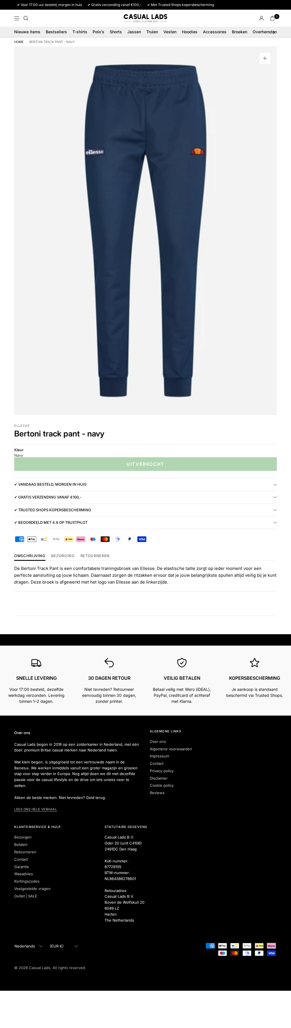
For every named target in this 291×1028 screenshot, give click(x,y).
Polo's (98, 31)
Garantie (21, 866)
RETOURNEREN (95, 556)
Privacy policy (162, 771)
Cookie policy (162, 785)
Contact (156, 763)
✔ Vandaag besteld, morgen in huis (50, 484)
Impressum (159, 756)
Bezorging (63, 556)
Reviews (157, 792)
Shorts (116, 31)
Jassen (134, 31)
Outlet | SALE (25, 896)
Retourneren (25, 852)
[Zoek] (25, 18)
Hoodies (190, 31)
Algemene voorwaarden (171, 749)
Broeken (239, 31)
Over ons (158, 741)
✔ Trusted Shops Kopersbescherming (52, 510)
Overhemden (265, 31)
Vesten (169, 31)
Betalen (21, 844)
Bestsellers (56, 31)
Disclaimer (159, 778)
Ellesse (22, 426)
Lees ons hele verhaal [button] (35, 809)
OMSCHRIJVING (29, 556)
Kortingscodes (27, 881)
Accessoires (214, 31)
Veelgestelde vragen (32, 888)
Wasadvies (23, 874)
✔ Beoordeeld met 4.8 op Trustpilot (51, 522)
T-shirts (79, 31)
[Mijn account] (261, 18)
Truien (152, 31)
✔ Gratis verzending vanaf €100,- (48, 497)
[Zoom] (264, 58)
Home (19, 42)
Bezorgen (23, 837)
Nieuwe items (27, 31)
